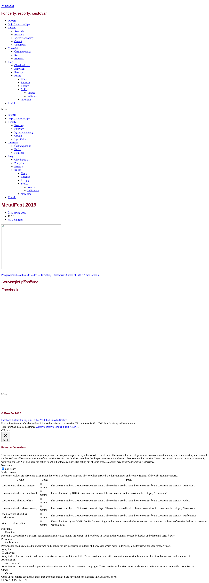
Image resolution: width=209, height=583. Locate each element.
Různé (17, 75)
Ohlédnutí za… (22, 65)
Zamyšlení (19, 68)
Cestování (13, 48)
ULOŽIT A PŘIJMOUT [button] (14, 580)
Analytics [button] (6, 549)
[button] (104, 109)
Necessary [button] (6, 465)
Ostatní (18, 41)
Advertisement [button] (8, 559)
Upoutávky (20, 44)
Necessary (10, 468)
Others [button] (4, 569)
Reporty (12, 27)
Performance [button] (7, 539)
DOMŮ (12, 20)
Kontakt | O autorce (21, 381)
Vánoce (31, 92)
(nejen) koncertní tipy (19, 24)
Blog (10, 61)
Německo (19, 58)
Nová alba (26, 99)
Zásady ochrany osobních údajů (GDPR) (32, 388)
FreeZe (7, 5)
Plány (24, 79)
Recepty (18, 72)
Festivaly (19, 34)
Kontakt (12, 103)
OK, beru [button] (6, 430)
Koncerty (19, 31)
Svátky (24, 89)
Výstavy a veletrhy (23, 37)
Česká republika (22, 51)
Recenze (25, 82)
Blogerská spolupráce (22, 384)
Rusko (17, 55)
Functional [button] (6, 528)
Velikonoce (33, 96)
